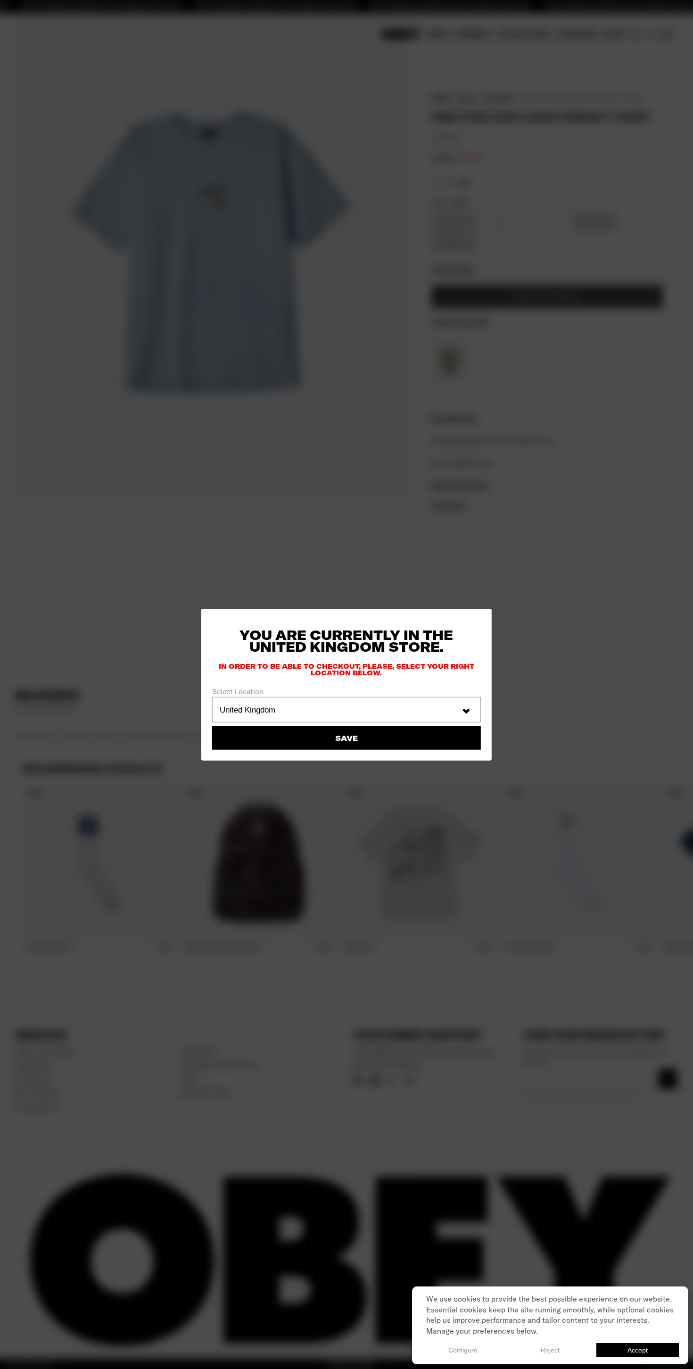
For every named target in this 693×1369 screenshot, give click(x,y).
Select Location (238, 691)
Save (346, 737)
